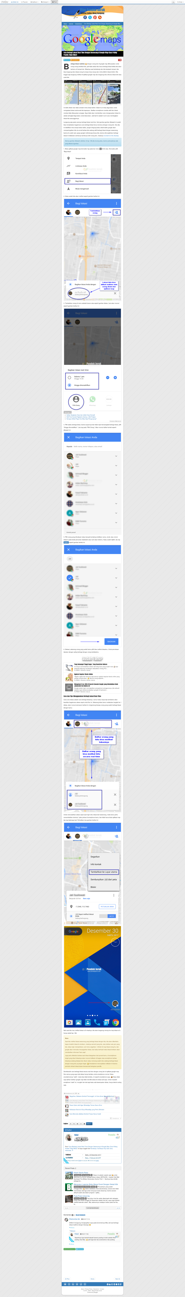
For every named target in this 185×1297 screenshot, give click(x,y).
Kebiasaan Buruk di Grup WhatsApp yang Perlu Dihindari (86, 1109)
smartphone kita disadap (111, 136)
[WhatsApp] (81, 1123)
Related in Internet (115, 421)
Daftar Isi (15, 2)
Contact (102, 1289)
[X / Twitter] (74, 1123)
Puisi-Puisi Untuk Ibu (82, 1196)
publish (97, 1160)
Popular (25, 2)
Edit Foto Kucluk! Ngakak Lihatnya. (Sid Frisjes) (81, 417)
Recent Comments (80, 1215)
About (82, 1289)
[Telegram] (84, 1123)
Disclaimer (96, 1289)
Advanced (80, 1249)
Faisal (77, 1234)
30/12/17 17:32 (84, 1234)
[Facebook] (70, 1123)
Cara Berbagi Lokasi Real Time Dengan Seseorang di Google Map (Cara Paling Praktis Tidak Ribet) (93, 1101)
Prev (68, 1279)
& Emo (69, 1249)
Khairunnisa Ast (74, 1219)
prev (67, 1208)
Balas (72, 1228)
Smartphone (78, 24)
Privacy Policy (88, 1289)
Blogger (96, 1292)
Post (56, 2)
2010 (87, 1290)
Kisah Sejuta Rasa (81, 1172)
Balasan (72, 1231)
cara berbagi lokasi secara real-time (82, 1071)
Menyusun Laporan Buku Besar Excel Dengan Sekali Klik (96, 1184)
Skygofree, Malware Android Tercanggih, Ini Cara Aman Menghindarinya (91, 1096)
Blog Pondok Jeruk (92, 9)
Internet (71, 24)
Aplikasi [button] (34, 2)
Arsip (181, 2)
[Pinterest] (77, 1123)
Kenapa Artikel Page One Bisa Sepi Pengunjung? (82, 419)
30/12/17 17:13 (86, 1219)
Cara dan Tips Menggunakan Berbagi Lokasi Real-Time (82, 696)
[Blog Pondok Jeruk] (5, 2)
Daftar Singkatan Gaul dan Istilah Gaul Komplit (81, 415)
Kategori (45, 2)
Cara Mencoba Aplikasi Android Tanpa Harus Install (85, 1114)
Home (65, 24)
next (118, 1208)
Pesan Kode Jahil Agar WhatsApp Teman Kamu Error (85, 1105)
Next (117, 1279)
